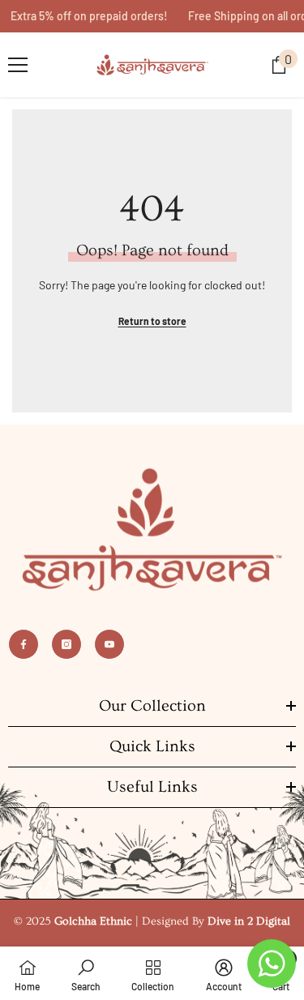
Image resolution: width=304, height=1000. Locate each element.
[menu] (18, 65)
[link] (86, 973)
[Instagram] (66, 644)
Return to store (152, 321)
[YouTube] (109, 644)
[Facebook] (23, 644)
